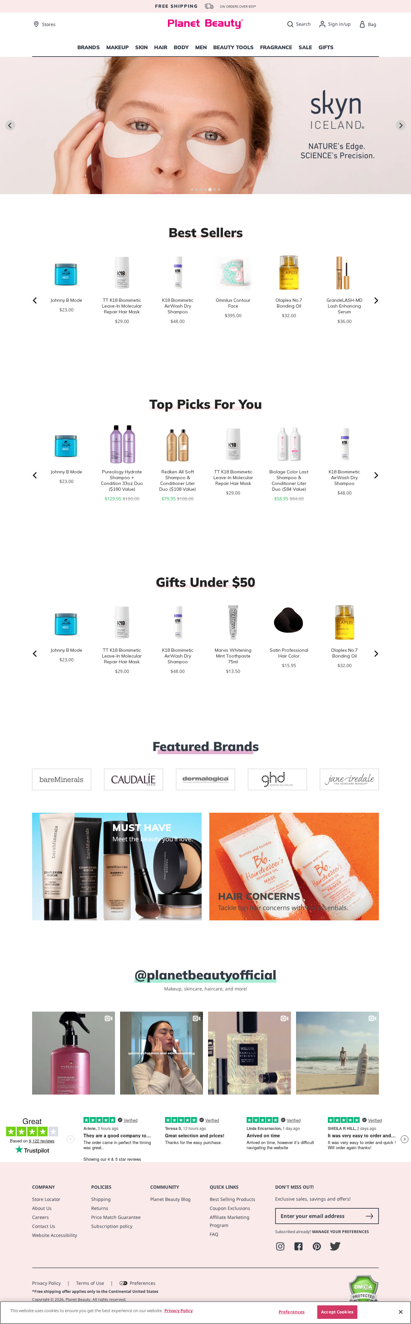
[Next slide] (401, 125)
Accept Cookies (337, 1312)
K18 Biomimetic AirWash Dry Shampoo (177, 306)
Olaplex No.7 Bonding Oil (288, 303)
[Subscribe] (369, 1216)
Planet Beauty (78, 1299)
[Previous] (35, 300)
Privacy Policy (46, 1283)
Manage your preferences (340, 1231)
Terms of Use (90, 1283)
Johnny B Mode (66, 300)
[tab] (192, 189)
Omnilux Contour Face (233, 303)
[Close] (401, 1312)
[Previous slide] (10, 125)
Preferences (142, 1283)
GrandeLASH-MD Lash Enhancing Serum (345, 306)
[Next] (375, 300)
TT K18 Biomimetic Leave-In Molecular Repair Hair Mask (122, 306)
